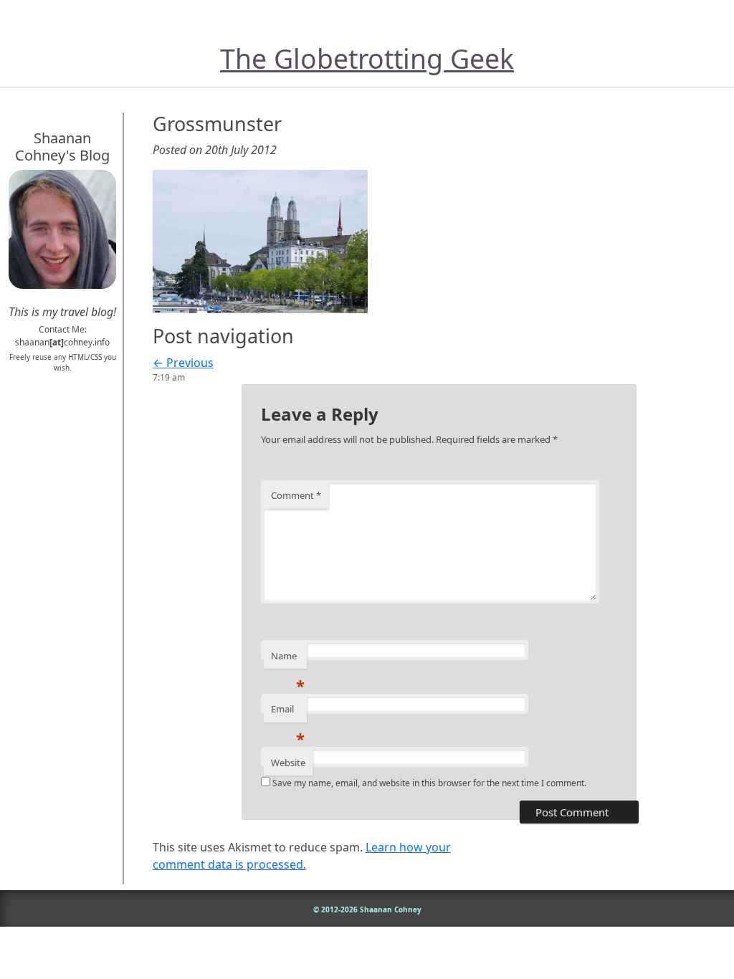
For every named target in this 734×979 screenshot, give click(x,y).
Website (288, 762)
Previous (183, 363)
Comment (296, 495)
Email (288, 712)
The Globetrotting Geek (367, 58)
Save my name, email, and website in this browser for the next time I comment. (429, 783)
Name (288, 659)
